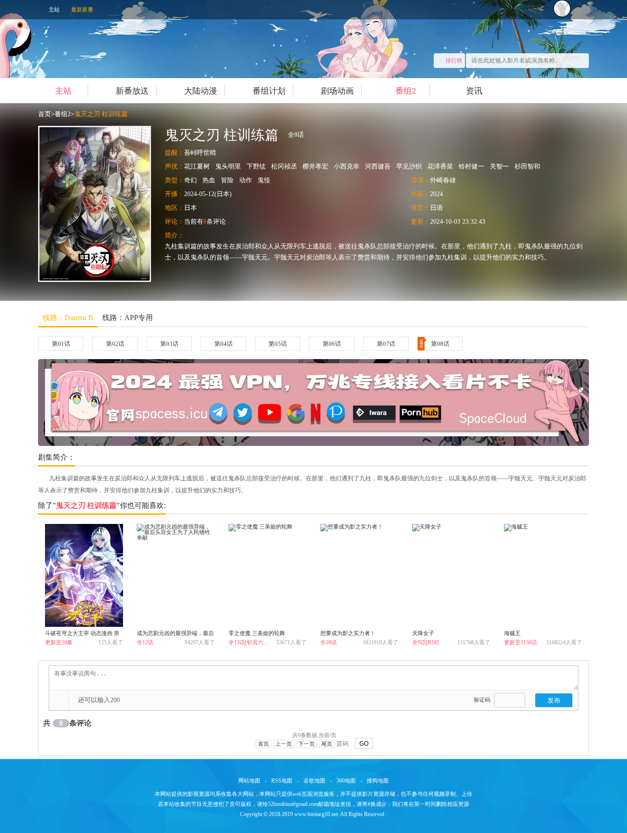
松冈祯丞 (284, 166)
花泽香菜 (440, 166)
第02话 (115, 343)
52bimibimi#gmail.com (293, 804)
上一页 (283, 744)
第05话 (278, 343)
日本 (190, 207)
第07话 (386, 343)
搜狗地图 (378, 780)
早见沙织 (409, 166)
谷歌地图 (314, 780)
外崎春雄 (443, 180)
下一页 (306, 744)
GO (364, 743)
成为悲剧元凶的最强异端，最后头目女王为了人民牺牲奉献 (175, 635)
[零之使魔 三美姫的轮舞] (268, 575)
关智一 (499, 166)
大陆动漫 (200, 91)
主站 (54, 9)
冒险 (227, 180)
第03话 (169, 343)
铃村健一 (471, 166)
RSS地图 (281, 780)
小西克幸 (346, 166)
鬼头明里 (228, 166)
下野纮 (256, 166)
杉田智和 (527, 166)
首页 (44, 114)
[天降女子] (451, 575)
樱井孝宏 (315, 166)
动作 (245, 180)
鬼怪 (264, 180)
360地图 (346, 780)
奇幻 (190, 180)
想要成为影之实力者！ (347, 633)
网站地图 (249, 780)
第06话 (332, 343)
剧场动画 (337, 91)
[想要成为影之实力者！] (359, 575)
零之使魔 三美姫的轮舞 (257, 633)
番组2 (405, 91)
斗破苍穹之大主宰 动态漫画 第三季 (82, 635)
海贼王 (512, 633)
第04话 (223, 343)
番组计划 (269, 91)
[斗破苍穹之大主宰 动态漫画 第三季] (84, 575)
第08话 (440, 343)
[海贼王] (543, 575)
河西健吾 (378, 166)
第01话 (61, 343)
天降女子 (423, 633)
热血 (208, 180)
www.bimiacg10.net (316, 814)
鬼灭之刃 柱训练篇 (101, 114)
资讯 (474, 91)
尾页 (326, 744)
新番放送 (132, 91)
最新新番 (82, 9)
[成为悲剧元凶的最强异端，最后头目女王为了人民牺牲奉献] (176, 575)
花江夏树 (197, 166)
